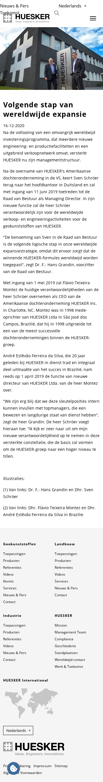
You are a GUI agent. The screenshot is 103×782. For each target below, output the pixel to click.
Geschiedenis (65, 645)
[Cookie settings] (13, 768)
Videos (8, 574)
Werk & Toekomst (69, 666)
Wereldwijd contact (70, 659)
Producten (11, 560)
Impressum (42, 765)
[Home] (26, 18)
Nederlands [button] (16, 730)
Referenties (12, 567)
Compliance (64, 639)
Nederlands (70, 6)
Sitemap (61, 765)
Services (10, 588)
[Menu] (93, 18)
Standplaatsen (66, 652)
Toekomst (9, 12)
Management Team (70, 632)
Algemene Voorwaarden (22, 772)
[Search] (57, 12)
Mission (61, 625)
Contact (9, 601)
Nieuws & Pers (14, 6)
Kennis (8, 581)
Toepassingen (14, 553)
